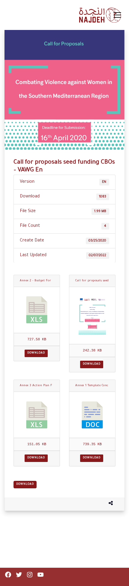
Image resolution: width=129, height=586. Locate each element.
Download (36, 353)
